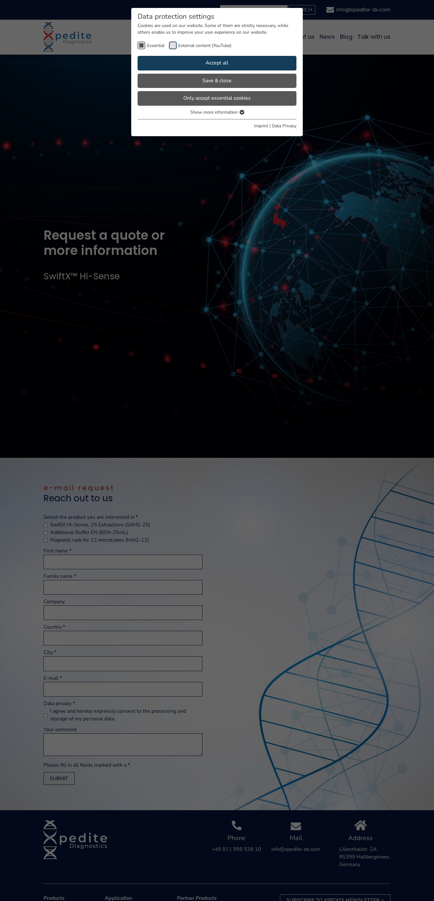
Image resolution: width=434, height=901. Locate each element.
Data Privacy (284, 126)
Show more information (214, 112)
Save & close (217, 80)
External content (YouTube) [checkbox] (204, 46)
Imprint (261, 126)
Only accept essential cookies (217, 98)
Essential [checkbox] (156, 46)
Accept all (217, 62)
